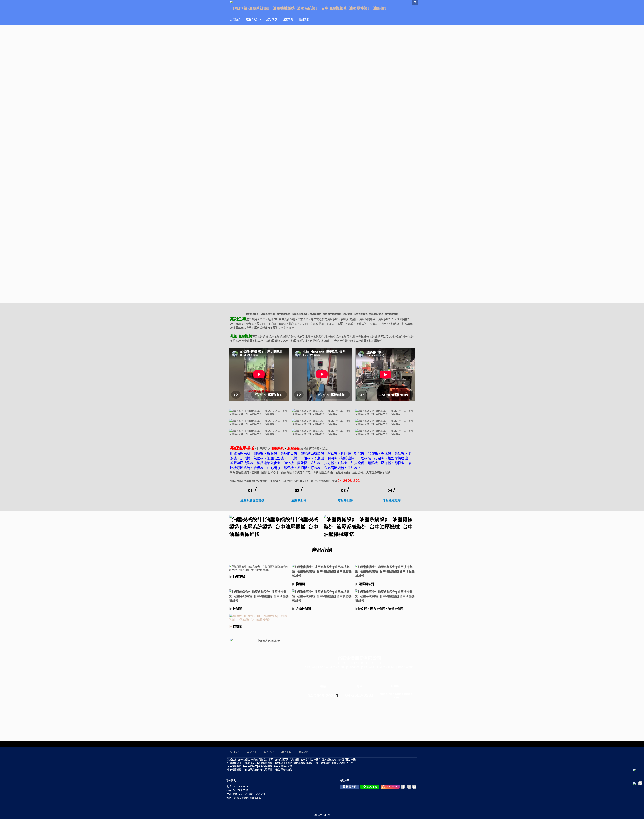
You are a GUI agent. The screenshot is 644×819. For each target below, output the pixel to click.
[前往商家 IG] (390, 787)
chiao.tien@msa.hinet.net (247, 797)
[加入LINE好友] (369, 787)
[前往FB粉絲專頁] (349, 787)
